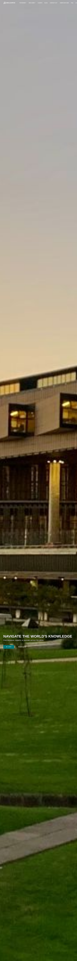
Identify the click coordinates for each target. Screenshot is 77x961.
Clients (40, 2)
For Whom (22, 2)
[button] (57, 3)
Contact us (53, 2)
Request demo (22, 647)
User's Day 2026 (64, 2)
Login (9, 646)
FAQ (72, 2)
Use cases (32, 2)
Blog (46, 2)
